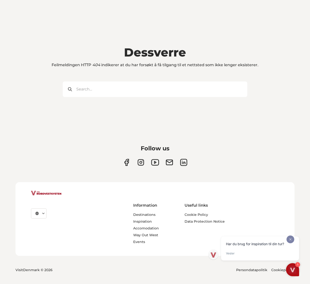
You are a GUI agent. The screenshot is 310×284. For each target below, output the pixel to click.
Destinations (144, 214)
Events (139, 242)
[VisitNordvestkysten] (46, 193)
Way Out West (145, 235)
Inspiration (142, 221)
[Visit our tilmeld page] (169, 162)
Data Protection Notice (205, 221)
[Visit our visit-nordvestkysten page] (183, 162)
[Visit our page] (126, 162)
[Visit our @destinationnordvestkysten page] (155, 162)
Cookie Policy (196, 214)
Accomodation (146, 228)
